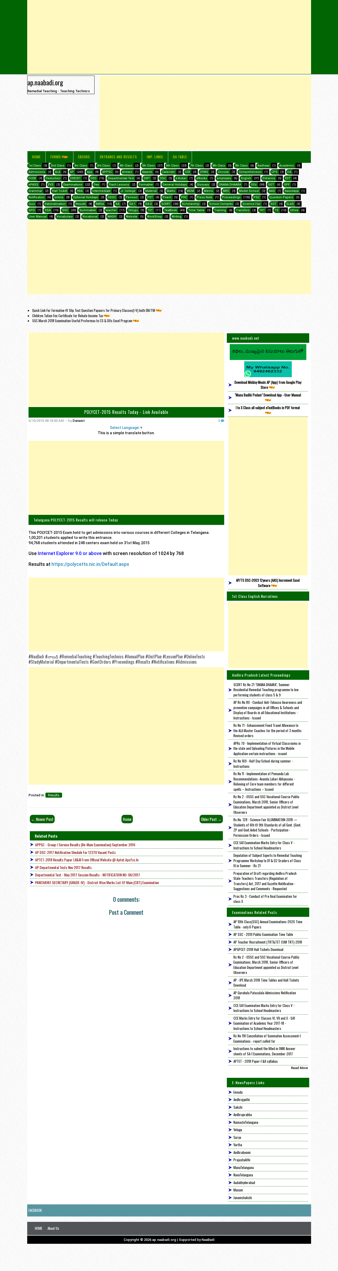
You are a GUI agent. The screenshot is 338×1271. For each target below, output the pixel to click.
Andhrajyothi (241, 1099)
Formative (146, 184)
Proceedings (231, 197)
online (58, 197)
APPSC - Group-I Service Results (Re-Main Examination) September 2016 (85, 844)
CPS (274, 172)
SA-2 (148, 204)
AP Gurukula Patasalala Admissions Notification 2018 (264, 995)
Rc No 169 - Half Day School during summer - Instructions (263, 763)
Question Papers (281, 197)
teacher (111, 210)
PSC (256, 197)
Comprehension (250, 172)
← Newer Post (42, 819)
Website (131, 216)
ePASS (33, 184)
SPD (32, 210)
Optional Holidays (85, 197)
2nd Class (57, 165)
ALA (57, 172)
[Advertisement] (169, 37)
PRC (184, 197)
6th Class (172, 165)
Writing (176, 216)
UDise (294, 210)
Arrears (127, 172)
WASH (111, 216)
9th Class (241, 165)
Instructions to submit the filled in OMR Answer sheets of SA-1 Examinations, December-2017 (264, 1051)
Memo (208, 191)
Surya (237, 1137)
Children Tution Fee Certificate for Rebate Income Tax (67, 315)
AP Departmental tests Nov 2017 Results (63, 867)
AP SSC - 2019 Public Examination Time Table (263, 934)
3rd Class (103, 165)
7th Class (196, 165)
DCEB (32, 178)
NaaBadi (207, 1240)
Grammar (35, 191)
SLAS (290, 204)
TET (150, 210)
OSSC (112, 197)
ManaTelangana (243, 1167)
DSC (163, 178)
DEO (93, 178)
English (246, 178)
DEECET (75, 178)
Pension (132, 197)
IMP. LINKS (155, 156)
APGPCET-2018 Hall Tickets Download (258, 949)
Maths (171, 191)
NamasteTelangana (245, 1122)
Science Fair (251, 204)
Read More (299, 1068)
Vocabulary (65, 216)
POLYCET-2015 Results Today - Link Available (126, 412)
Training (220, 210)
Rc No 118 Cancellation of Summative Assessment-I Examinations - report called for (267, 1038)
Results (81, 204)
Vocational (90, 216)
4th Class (126, 165)
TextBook (170, 210)
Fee (96, 184)
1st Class (35, 165)
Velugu (237, 1129)
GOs (254, 184)
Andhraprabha (242, 1114)
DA (289, 172)
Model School (249, 191)
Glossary (203, 184)
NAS (272, 191)
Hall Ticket (59, 191)
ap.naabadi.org (45, 82)
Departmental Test (121, 178)
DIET (147, 178)
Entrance (268, 178)
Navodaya (292, 191)
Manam (238, 1190)
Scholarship (190, 204)
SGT (273, 204)
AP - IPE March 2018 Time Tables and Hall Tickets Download (266, 982)
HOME (38, 1228)
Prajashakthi (241, 1159)
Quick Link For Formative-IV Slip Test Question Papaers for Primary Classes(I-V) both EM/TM (93, 310)
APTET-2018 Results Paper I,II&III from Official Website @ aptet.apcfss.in (86, 859)
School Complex (221, 204)
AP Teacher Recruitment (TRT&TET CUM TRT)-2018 (267, 942)
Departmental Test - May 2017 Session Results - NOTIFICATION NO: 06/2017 (87, 874)
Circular (223, 172)
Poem (167, 197)
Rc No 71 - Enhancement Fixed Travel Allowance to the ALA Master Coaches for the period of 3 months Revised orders (267, 730)
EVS (51, 184)
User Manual (38, 216)
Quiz (32, 204)
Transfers (243, 210)
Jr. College (127, 191)
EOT (287, 178)
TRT (262, 210)
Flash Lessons (119, 184)
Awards (147, 172)
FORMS (55, 156)
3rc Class (80, 165)
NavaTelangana (243, 1174)
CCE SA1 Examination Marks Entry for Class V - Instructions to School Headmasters (263, 845)
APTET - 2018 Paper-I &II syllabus (255, 1061)
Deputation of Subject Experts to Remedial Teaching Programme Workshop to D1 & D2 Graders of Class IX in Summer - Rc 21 (267, 860)
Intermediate (101, 191)
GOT (271, 184)
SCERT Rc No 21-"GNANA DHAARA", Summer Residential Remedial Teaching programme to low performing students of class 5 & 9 (266, 689)
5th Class (148, 165)
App (89, 172)
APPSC (107, 172)
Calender (168, 172)
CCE (187, 172)
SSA (48, 210)
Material (151, 191)
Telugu (133, 210)
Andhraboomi (242, 1152)
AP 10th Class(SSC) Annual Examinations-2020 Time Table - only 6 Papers (267, 924)
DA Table (180, 156)
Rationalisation (55, 204)
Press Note (204, 197)
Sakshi (237, 1107)
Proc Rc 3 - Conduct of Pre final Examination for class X (265, 899)
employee (224, 178)
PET (150, 197)
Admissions (37, 172)
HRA (80, 191)
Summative (87, 210)
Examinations (72, 184)
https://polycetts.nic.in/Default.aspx (90, 564)
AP (72, 172)
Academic (286, 165)
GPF (287, 184)
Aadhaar (263, 165)
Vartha (237, 1144)
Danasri (78, 421)
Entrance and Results (118, 156)
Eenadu (238, 1092)
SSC (65, 210)
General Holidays (175, 184)
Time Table (196, 210)
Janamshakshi (242, 1197)
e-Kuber (181, 178)
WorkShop (154, 216)
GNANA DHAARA (230, 184)
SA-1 (132, 204)
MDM (190, 191)
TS (277, 210)
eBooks (84, 156)
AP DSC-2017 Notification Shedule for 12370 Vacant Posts (75, 852)
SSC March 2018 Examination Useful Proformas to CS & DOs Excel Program (82, 320)
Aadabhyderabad (244, 1182)
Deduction (53, 178)
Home (36, 156)
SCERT (166, 204)
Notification (37, 197)
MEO (226, 191)
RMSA (100, 204)
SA (117, 204)
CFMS (204, 172)
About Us (53, 1228)
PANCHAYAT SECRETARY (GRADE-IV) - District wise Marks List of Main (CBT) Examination (97, 882)
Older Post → (211, 819)
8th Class (219, 165)
